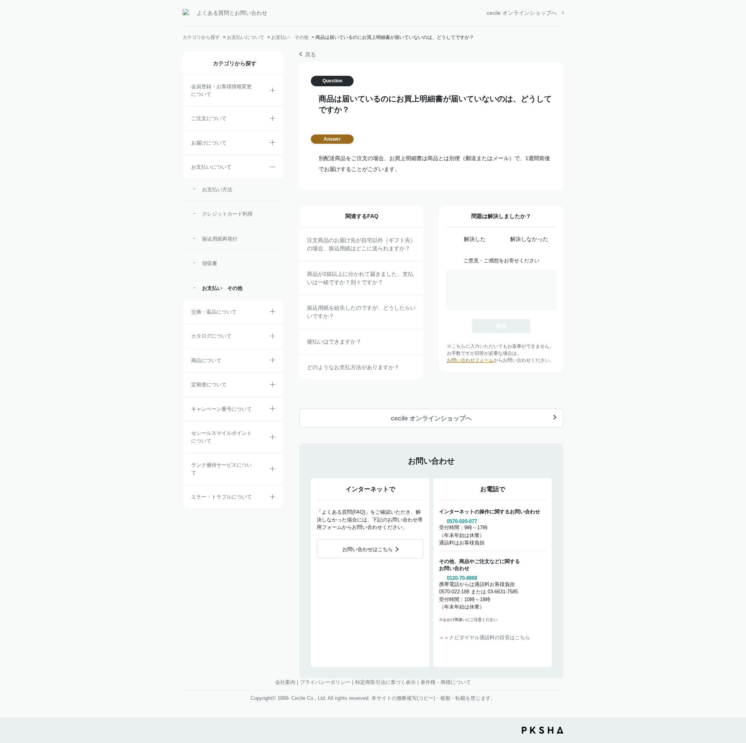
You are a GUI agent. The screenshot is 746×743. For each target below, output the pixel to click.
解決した (475, 239)
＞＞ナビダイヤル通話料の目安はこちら (484, 637)
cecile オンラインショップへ (522, 13)
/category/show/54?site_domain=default (272, 470)
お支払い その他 (290, 37)
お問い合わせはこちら (367, 549)
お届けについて (209, 143)
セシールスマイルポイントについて (221, 437)
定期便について (209, 384)
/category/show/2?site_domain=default (272, 120)
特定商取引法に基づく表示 (385, 682)
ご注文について (209, 118)
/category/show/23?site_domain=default (272, 498)
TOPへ (734, 694)
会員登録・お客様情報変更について (221, 90)
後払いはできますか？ (334, 341)
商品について (206, 360)
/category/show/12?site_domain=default (272, 313)
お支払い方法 (217, 189)
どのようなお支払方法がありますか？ (353, 367)
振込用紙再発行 (219, 239)
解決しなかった (529, 239)
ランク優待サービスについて (221, 469)
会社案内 (285, 682)
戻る (310, 54)
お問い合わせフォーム (470, 360)
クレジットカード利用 (227, 214)
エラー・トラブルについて (221, 497)
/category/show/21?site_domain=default (272, 92)
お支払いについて (245, 37)
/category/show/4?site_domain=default (272, 361)
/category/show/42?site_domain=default (272, 438)
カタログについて (211, 336)
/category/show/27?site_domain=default (272, 410)
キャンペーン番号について (221, 409)
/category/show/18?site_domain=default (272, 168)
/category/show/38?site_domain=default (272, 386)
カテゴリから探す (201, 37)
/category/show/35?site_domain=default (272, 337)
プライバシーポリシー (325, 682)
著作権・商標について (445, 682)
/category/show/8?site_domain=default (272, 144)
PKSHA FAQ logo (542, 730)
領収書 (209, 263)
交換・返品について (214, 312)
